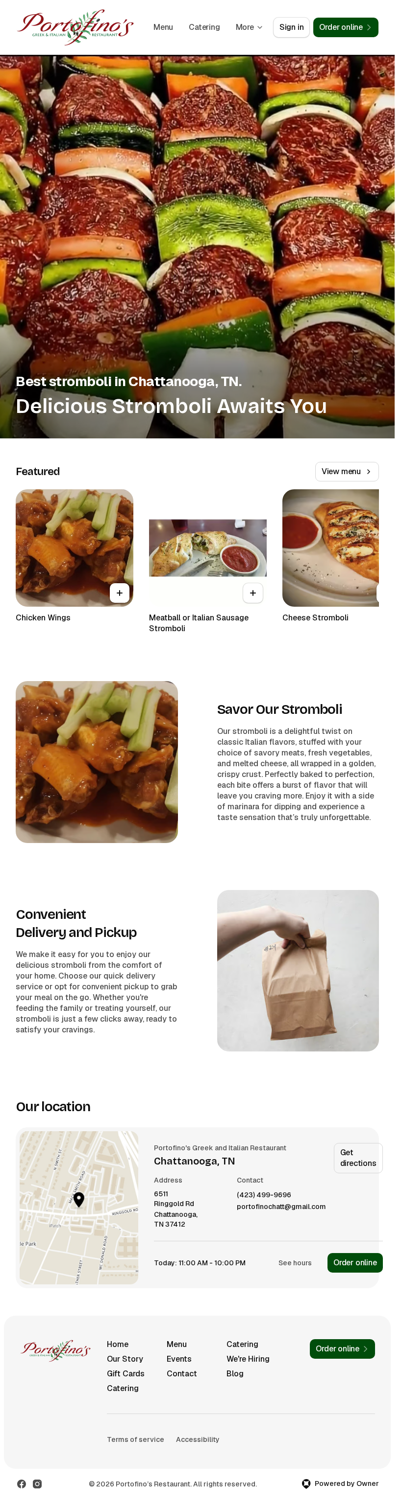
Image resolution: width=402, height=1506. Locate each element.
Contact (182, 1374)
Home (117, 1344)
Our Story (125, 1359)
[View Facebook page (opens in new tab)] (21, 1484)
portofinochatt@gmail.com (281, 1206)
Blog (235, 1374)
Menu (163, 27)
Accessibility (198, 1439)
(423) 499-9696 (264, 1195)
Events (179, 1359)
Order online (355, 1262)
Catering (204, 27)
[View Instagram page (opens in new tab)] (37, 1484)
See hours (295, 1262)
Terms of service (135, 1439)
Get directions (358, 1157)
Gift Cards (126, 1374)
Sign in (291, 27)
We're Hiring (248, 1359)
